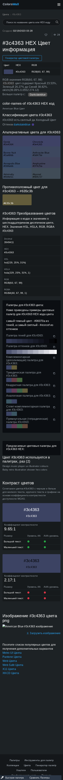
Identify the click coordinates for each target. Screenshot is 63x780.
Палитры (15, 760)
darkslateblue (22, 124)
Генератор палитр (46, 765)
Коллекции (13, 765)
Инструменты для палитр (39, 760)
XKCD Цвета (11, 673)
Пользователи (39, 770)
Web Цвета (10, 660)
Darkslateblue (38, 94)
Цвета (27, 765)
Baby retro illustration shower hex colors (25, 469)
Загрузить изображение (44, 633)
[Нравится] (46, 35)
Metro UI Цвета (12, 652)
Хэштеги (21, 770)
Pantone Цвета (12, 656)
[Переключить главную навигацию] (59, 4)
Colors (11, 4)
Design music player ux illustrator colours (25, 466)
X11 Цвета (9, 669)
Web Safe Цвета (13, 665)
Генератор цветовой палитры (22, 58)
